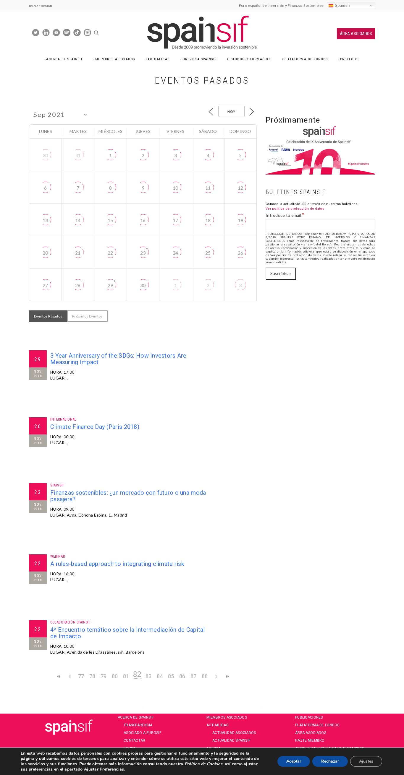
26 (240, 252)
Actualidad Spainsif (231, 740)
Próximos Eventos (87, 316)
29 (110, 285)
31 (78, 155)
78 (92, 676)
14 (78, 220)
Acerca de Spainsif (64, 59)
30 (45, 155)
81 (126, 676)
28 (78, 285)
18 (208, 220)
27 (45, 285)
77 (81, 676)
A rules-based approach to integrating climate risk (117, 563)
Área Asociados (356, 33)
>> (227, 676)
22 (110, 252)
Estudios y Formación (250, 59)
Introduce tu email (285, 215)
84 (160, 676)
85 (171, 676)
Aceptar (293, 761)
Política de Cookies (202, 764)
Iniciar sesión (40, 6)
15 (110, 220)
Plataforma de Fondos (305, 59)
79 (104, 676)
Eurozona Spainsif (198, 59)
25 (208, 252)
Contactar (135, 740)
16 (143, 220)
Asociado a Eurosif (142, 733)
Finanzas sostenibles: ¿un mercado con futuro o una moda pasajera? (128, 496)
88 (205, 676)
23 (143, 252)
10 (175, 188)
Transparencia (138, 725)
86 (182, 676)
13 (45, 220)
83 (149, 676)
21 (78, 252)
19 (240, 220)
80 (115, 676)
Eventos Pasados (48, 316)
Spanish (341, 5)
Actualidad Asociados (234, 733)
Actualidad (159, 59)
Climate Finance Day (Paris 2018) (94, 426)
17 (175, 220)
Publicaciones (309, 717)
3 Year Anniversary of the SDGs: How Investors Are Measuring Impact (118, 359)
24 (175, 252)
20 (45, 252)
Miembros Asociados (115, 59)
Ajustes (366, 761)
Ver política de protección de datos (295, 209)
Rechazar (330, 761)
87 (193, 676)
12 (240, 188)
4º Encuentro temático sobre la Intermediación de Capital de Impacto (127, 633)
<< (58, 676)
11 (208, 188)
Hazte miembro (310, 740)
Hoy (231, 111)
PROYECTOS (350, 59)
